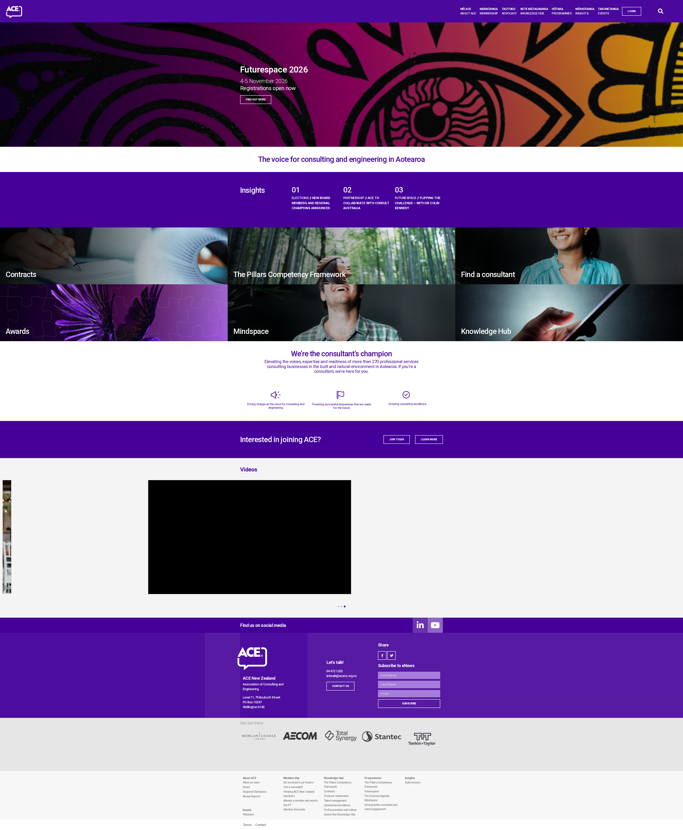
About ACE (249, 778)
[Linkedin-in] (420, 625)
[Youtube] (435, 625)
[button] (338, 606)
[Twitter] (391, 655)
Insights (410, 778)
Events (247, 810)
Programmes (373, 778)
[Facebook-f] (382, 655)
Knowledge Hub (333, 778)
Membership (291, 778)
